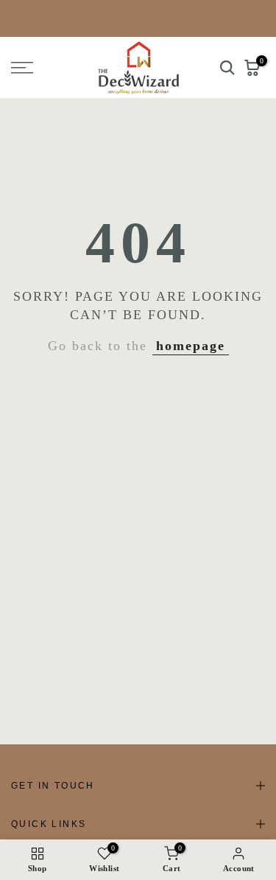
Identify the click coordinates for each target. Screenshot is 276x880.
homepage (190, 345)
